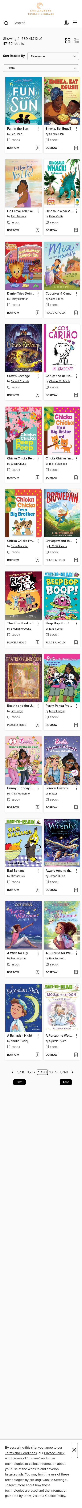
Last (66, 1082)
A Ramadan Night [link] (19, 1036)
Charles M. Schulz (59, 381)
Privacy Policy (54, 1453)
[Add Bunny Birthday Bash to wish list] (37, 807)
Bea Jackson (18, 958)
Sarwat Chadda (20, 381)
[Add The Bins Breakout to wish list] (37, 643)
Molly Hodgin (57, 711)
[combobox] (32, 23)
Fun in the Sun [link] (17, 129)
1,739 (53, 1072)
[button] (67, 42)
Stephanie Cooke (21, 628)
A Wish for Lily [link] (17, 953)
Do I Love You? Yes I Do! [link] (21, 211)
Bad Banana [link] (16, 871)
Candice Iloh (56, 134)
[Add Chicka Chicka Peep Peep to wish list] (37, 478)
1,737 (31, 1072)
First (19, 1082)
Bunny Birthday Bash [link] (21, 788)
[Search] (6, 23)
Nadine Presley (19, 1041)
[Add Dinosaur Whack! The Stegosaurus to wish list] (75, 230)
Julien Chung (18, 464)
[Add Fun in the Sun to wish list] (37, 148)
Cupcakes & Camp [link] (58, 294)
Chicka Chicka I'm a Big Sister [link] (60, 458)
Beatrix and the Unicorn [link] (21, 706)
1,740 (64, 1072)
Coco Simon (56, 299)
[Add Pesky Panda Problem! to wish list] (75, 725)
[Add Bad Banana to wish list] (37, 890)
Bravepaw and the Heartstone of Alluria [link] (60, 541)
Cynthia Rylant (57, 1041)
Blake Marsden (58, 464)
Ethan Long (55, 628)
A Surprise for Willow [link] (60, 953)
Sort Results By (14, 56)
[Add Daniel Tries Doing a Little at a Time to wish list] (37, 313)
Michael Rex (18, 876)
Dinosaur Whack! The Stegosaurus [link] (60, 211)
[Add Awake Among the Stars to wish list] (75, 890)
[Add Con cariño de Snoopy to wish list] (75, 395)
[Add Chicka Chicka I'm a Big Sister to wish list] (75, 478)
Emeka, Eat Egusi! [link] (58, 129)
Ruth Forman (18, 216)
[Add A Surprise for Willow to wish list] (75, 972)
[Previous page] (12, 1072)
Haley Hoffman (19, 299)
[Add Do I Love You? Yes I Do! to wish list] (37, 230)
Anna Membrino (20, 793)
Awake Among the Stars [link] (60, 871)
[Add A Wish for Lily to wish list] (37, 972)
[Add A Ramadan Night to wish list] (37, 1055)
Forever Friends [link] (57, 788)
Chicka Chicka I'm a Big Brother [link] (21, 541)
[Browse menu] (75, 23)
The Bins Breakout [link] (20, 623)
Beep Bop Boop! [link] (57, 623)
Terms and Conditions (21, 1453)
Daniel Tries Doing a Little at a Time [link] (21, 294)
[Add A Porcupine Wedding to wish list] (75, 1055)
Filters (11, 68)
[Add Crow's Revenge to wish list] (37, 395)
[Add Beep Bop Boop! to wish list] (75, 643)
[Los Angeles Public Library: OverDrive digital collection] (41, 9)
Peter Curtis (56, 216)
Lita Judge (17, 711)
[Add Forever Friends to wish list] (75, 807)
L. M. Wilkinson (58, 546)
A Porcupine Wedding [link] (60, 1036)
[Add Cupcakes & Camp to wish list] (75, 313)
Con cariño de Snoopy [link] (60, 376)
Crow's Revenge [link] (18, 376)
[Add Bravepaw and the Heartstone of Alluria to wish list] (75, 560)
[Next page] (72, 1072)
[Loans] (66, 23)
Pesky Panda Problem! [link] (60, 706)
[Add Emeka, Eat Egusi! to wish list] (75, 148)
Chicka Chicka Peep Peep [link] (21, 458)
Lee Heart (16, 134)
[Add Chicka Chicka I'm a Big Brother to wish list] (37, 560)
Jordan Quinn (57, 876)
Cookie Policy (55, 1496)
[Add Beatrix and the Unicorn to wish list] (37, 725)
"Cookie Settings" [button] (54, 1480)
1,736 (21, 1072)
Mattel (53, 793)
